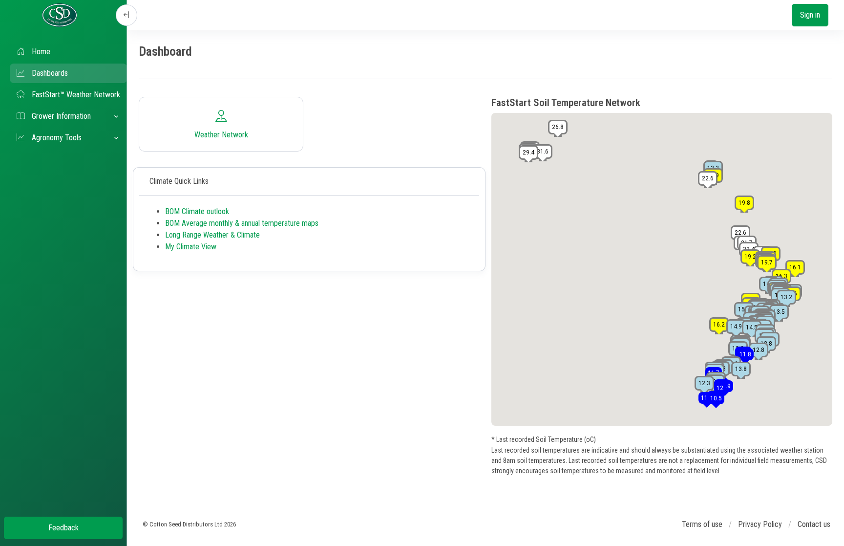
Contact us (814, 524)
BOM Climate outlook (197, 211)
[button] (68, 116)
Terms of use (702, 524)
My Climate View (190, 246)
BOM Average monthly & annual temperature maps (241, 223)
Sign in (810, 15)
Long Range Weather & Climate (212, 235)
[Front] (59, 15)
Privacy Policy (760, 524)
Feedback (63, 527)
